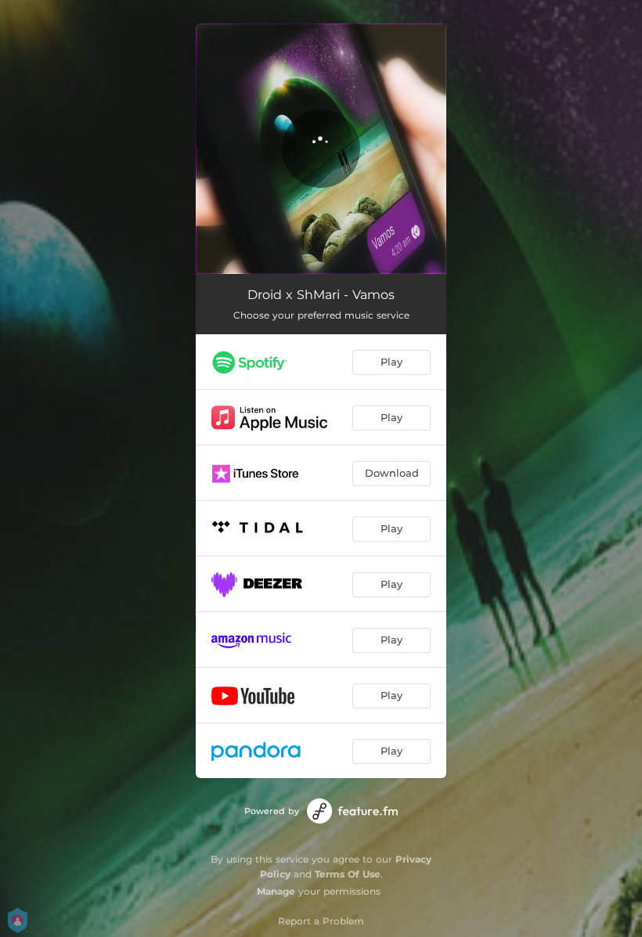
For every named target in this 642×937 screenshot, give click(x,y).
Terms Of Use (348, 874)
